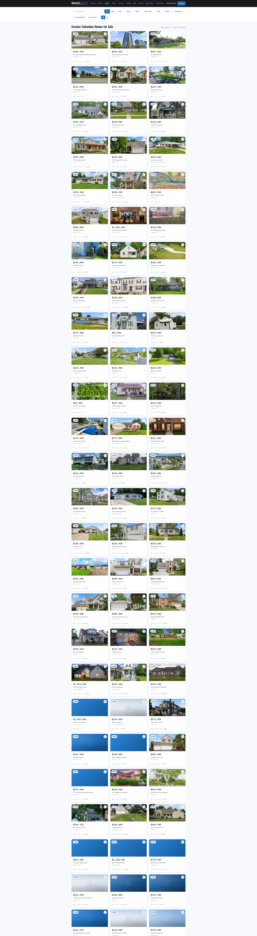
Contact (181, 3)
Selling (100, 3)
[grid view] (103, 17)
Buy (107, 11)
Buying (93, 3)
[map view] (107, 17)
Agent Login (149, 3)
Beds (128, 11)
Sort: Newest (93, 17)
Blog (134, 3)
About (114, 3)
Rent (113, 11)
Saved (141, 3)
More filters (178, 11)
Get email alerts (80, 17)
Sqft (158, 11)
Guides (128, 3)
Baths (137, 11)
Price (119, 11)
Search (107, 3)
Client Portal (160, 3)
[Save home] (105, 34)
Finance (121, 3)
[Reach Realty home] (79, 3)
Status (167, 11)
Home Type (148, 11)
